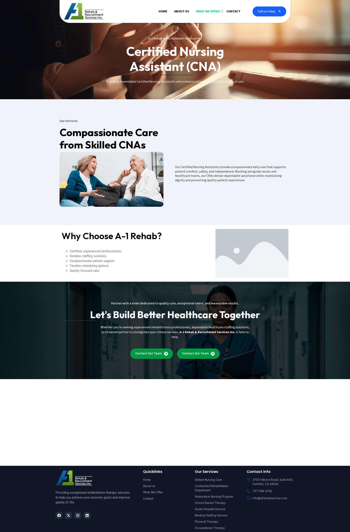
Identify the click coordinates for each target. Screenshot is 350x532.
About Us (181, 11)
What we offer (208, 11)
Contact (233, 11)
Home (163, 11)
